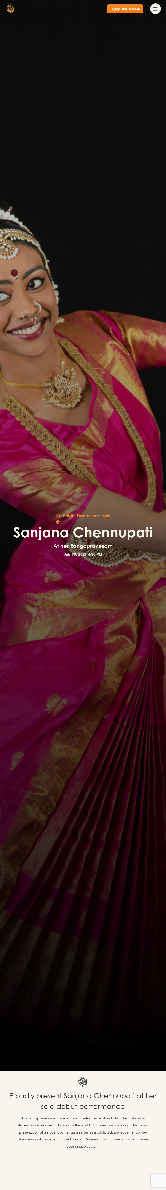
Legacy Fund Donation (125, 9)
